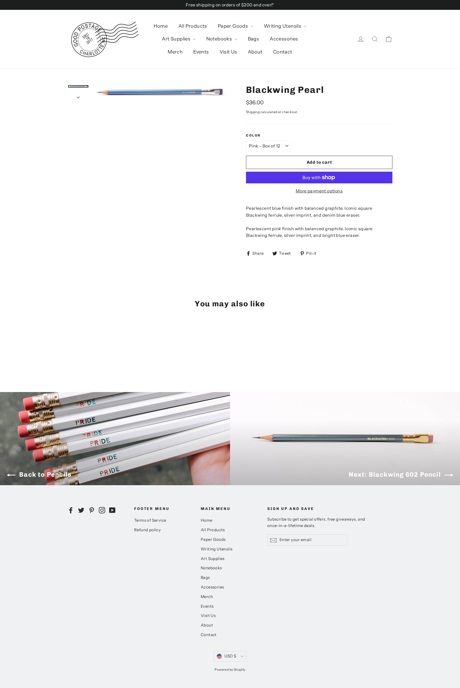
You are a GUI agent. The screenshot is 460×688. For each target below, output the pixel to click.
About (255, 52)
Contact (282, 52)
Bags (253, 39)
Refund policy (147, 530)
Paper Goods (233, 26)
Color (253, 135)
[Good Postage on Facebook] (71, 509)
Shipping (253, 112)
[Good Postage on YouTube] (112, 509)
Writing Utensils (283, 26)
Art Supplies (176, 39)
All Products (192, 26)
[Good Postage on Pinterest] (91, 509)
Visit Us (228, 52)
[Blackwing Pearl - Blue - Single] (84, 351)
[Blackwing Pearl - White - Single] (97, 351)
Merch (175, 52)
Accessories (284, 39)
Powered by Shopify (230, 669)
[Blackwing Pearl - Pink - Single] (71, 351)
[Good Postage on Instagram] (102, 509)
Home (161, 26)
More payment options (319, 190)
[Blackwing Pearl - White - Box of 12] (104, 351)
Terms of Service (150, 520)
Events (201, 52)
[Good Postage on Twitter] (81, 509)
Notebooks (219, 39)
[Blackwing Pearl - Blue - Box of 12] (91, 351)
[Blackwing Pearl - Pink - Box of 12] (77, 351)
